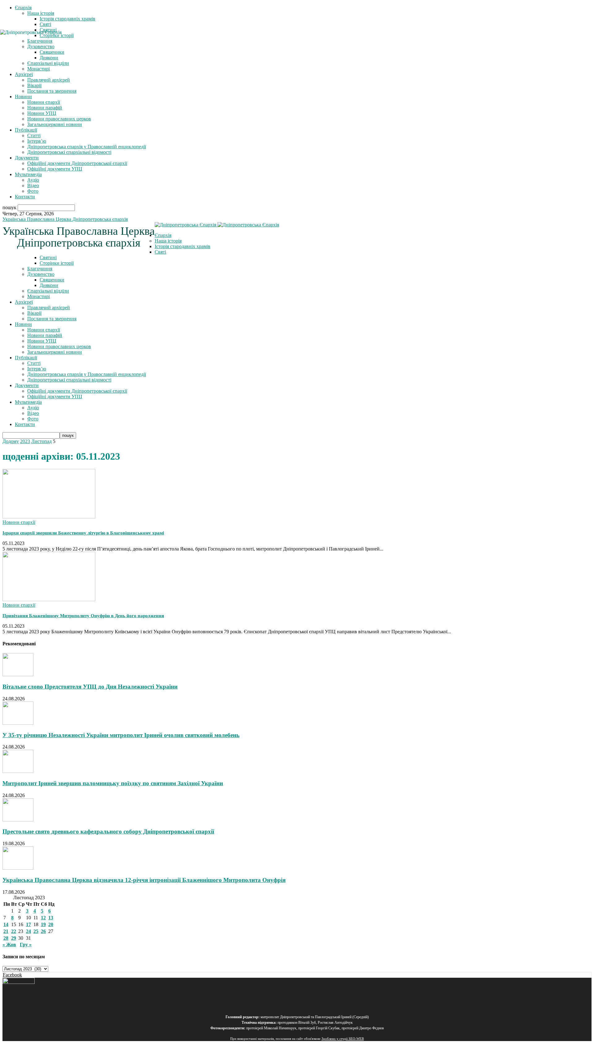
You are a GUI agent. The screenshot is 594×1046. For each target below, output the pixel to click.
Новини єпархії (43, 102)
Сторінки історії (57, 263)
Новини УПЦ (41, 113)
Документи (27, 157)
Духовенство (40, 274)
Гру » (26, 944)
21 (5, 931)
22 (13, 931)
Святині (48, 257)
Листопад (41, 441)
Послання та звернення (51, 91)
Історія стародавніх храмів (67, 18)
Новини (23, 96)
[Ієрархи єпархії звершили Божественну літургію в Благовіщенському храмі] (48, 516)
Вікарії (34, 85)
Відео (33, 185)
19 (43, 924)
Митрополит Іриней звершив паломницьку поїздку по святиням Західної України (112, 783)
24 (28, 931)
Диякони (49, 57)
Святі (45, 24)
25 (35, 931)
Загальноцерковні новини (54, 124)
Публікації (26, 130)
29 (13, 938)
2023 (25, 441)
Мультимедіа (28, 174)
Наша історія (40, 13)
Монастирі (38, 68)
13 (50, 917)
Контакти (25, 196)
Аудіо (33, 180)
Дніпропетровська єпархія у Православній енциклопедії (86, 146)
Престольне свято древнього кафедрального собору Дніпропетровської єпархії (108, 831)
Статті (34, 135)
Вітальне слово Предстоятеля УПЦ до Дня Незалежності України (90, 686)
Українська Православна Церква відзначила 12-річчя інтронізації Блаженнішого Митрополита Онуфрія (144, 880)
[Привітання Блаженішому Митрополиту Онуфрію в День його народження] (48, 599)
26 (43, 931)
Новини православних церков (59, 118)
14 (5, 924)
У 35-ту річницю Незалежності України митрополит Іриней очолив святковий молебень (120, 735)
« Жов (9, 944)
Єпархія (23, 7)
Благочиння (39, 268)
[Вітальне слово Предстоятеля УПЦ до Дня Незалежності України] (17, 674)
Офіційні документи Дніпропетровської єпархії (77, 163)
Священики (52, 279)
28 (5, 938)
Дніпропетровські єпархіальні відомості (69, 152)
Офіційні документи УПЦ (54, 168)
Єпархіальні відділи (48, 63)
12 (43, 917)
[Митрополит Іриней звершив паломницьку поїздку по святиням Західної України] (17, 771)
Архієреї (24, 74)
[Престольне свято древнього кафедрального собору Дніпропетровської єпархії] (17, 819)
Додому (10, 441)
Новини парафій (44, 107)
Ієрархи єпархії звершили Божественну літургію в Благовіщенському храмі (83, 532)
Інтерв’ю (36, 141)
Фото (32, 191)
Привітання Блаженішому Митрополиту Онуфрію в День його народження (83, 615)
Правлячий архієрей (48, 79)
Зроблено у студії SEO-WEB (342, 1038)
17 (28, 924)
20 (50, 924)
